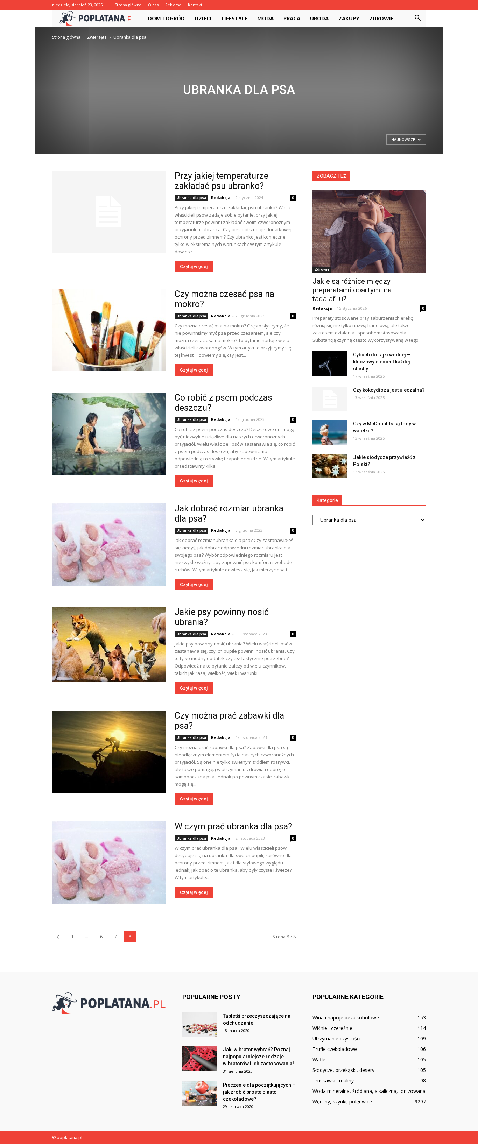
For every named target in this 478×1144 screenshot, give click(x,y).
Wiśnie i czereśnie (332, 1028)
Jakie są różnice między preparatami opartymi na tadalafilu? (352, 290)
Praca (291, 18)
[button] (417, 18)
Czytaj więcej (194, 266)
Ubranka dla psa (191, 197)
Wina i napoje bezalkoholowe (345, 1017)
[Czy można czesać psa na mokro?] (109, 330)
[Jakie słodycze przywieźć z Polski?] (329, 466)
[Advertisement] (239, 94)
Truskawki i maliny (333, 1080)
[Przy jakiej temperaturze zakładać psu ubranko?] (109, 212)
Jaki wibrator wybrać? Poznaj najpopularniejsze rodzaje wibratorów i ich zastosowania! (258, 1056)
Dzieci (203, 18)
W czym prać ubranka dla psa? (233, 826)
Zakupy (348, 18)
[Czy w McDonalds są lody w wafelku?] (329, 432)
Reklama (173, 4)
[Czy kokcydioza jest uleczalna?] (329, 399)
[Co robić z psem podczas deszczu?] (109, 434)
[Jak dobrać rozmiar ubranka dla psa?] (109, 544)
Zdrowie (381, 18)
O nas (153, 4)
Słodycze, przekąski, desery (343, 1070)
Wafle (318, 1059)
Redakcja (221, 197)
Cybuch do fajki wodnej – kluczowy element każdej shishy (381, 362)
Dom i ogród (166, 18)
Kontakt (195, 4)
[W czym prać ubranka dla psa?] (109, 862)
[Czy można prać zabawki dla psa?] (109, 752)
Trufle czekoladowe (334, 1049)
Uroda (319, 18)
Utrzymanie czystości (336, 1038)
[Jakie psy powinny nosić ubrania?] (109, 644)
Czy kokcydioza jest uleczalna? (389, 390)
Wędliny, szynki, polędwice (342, 1101)
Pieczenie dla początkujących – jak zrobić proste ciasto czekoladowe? (259, 1092)
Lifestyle (234, 18)
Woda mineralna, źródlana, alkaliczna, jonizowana (369, 1091)
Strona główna (128, 4)
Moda (265, 18)
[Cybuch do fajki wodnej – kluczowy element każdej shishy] (329, 363)
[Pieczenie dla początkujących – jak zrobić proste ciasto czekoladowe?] (199, 1093)
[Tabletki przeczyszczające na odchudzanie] (199, 1024)
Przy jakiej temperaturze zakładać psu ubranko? (221, 181)
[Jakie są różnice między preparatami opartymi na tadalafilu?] (369, 231)
